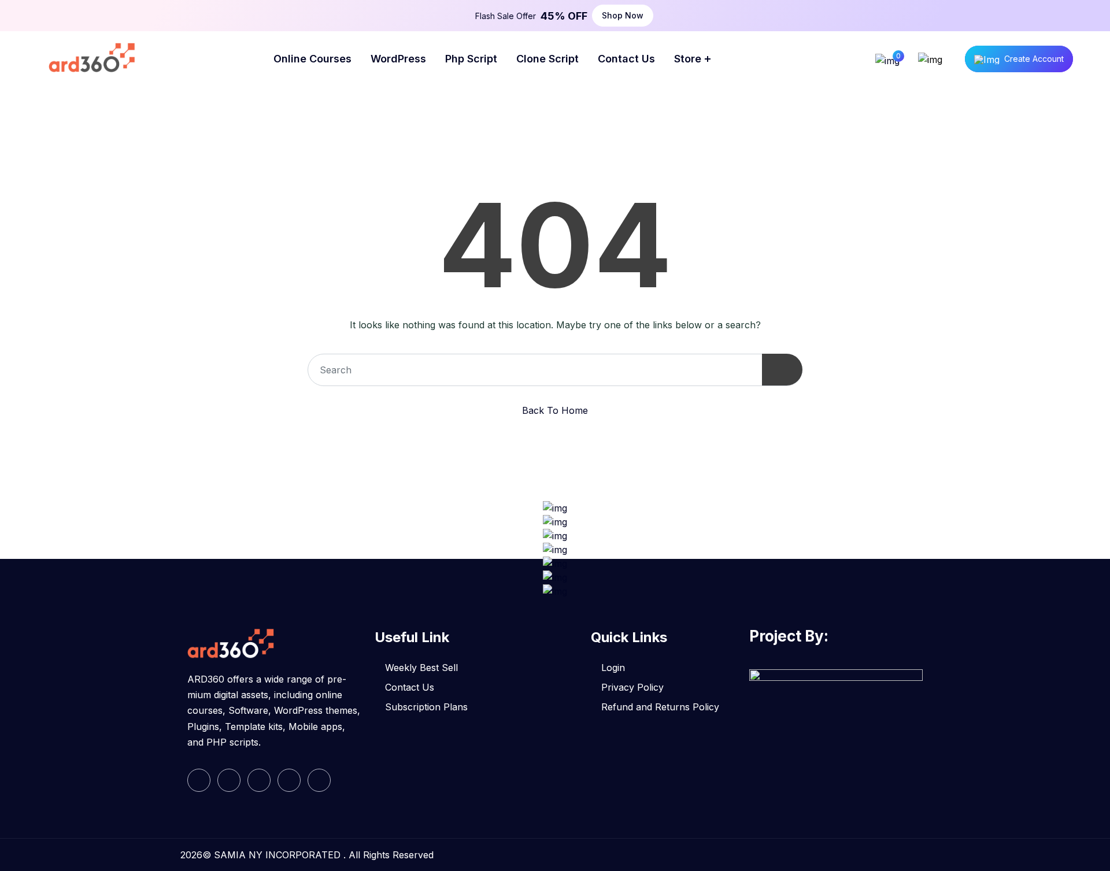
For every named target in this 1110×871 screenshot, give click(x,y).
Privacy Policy (632, 687)
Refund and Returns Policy (660, 707)
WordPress (398, 59)
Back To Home (555, 410)
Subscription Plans (426, 707)
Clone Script (547, 59)
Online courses (312, 59)
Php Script (471, 59)
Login (613, 667)
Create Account (1034, 59)
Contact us (626, 59)
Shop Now (622, 15)
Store (687, 59)
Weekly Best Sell (421, 667)
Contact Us (409, 687)
